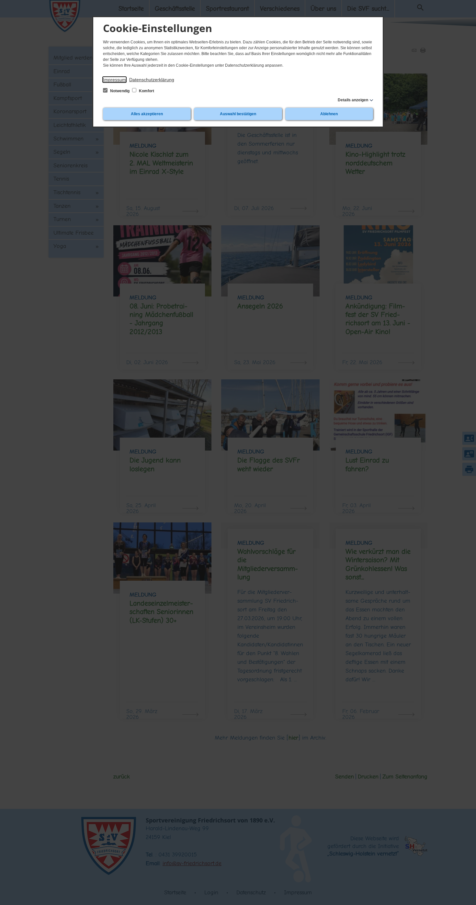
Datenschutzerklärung (151, 79)
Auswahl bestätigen (238, 114)
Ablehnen (329, 114)
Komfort (146, 91)
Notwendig (119, 91)
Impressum (114, 79)
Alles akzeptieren (147, 114)
